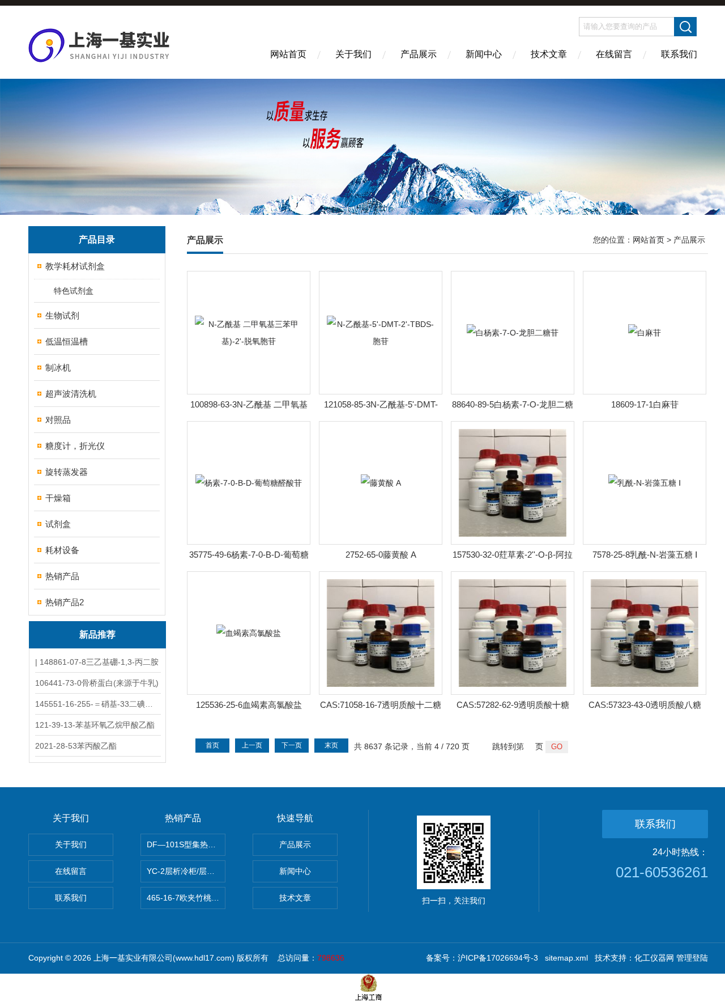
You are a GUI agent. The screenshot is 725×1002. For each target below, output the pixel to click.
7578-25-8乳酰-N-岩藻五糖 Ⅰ (644, 554)
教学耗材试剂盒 (75, 266)
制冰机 (58, 367)
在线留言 (614, 54)
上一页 (252, 745)
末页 (331, 745)
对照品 (58, 419)
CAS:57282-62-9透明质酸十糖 (513, 705)
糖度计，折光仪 (75, 446)
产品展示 (418, 54)
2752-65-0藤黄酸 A (381, 554)
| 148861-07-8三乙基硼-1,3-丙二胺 (97, 661)
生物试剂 (62, 315)
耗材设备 (62, 550)
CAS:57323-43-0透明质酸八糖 (644, 705)
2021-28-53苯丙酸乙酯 (76, 745)
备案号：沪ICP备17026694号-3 (482, 957)
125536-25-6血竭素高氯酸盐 (249, 705)
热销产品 (62, 576)
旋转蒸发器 (66, 472)
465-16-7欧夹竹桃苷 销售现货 (186, 897)
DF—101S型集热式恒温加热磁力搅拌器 (186, 844)
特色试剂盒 (73, 290)
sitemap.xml (566, 957)
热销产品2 (64, 602)
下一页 (292, 745)
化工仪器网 (654, 957)
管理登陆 (692, 957)
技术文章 (549, 54)
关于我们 (353, 54)
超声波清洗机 (70, 393)
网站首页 (288, 54)
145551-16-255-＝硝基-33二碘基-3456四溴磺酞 (97, 703)
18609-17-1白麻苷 (645, 404)
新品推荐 (97, 634)
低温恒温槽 (66, 341)
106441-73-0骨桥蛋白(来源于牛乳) (97, 682)
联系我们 (679, 54)
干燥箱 (58, 498)
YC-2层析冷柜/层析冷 (185, 871)
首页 (212, 745)
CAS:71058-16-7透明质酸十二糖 (380, 705)
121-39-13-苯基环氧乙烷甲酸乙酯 (95, 724)
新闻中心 (484, 54)
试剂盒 (58, 524)
